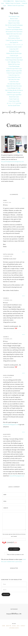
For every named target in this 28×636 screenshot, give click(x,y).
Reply (23, 198)
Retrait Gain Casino (14, 97)
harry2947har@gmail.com (17, 476)
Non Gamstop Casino (14, 16)
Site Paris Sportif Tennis (14, 105)
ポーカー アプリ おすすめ (14, 103)
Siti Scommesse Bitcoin (14, 38)
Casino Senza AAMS (14, 101)
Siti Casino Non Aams (14, 79)
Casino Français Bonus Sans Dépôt (14, 60)
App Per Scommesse (14, 36)
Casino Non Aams (14, 81)
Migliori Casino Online (14, 23)
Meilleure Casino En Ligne (14, 92)
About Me (8, 625)
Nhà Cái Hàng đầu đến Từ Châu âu (14, 90)
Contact (23, 625)
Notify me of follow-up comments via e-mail (15, 554)
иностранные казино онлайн (14, 47)
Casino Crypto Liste (14, 99)
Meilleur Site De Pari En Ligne (14, 53)
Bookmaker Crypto (14, 51)
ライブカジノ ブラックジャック (14, 44)
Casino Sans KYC (14, 49)
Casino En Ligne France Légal (14, 68)
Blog (18, 625)
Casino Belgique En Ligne (14, 88)
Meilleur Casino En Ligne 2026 (14, 57)
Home (3, 625)
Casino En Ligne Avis (14, 75)
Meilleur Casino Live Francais (13, 3)
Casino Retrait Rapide (14, 66)
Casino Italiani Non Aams (14, 77)
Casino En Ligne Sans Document (14, 40)
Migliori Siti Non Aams (14, 64)
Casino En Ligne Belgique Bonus (14, 29)
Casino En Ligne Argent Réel (14, 73)
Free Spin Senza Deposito (14, 83)
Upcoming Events (14, 627)
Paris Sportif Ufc (14, 42)
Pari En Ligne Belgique (14, 27)
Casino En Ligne (14, 55)
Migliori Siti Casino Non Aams (14, 34)
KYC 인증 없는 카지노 (14, 62)
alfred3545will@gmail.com (10, 424)
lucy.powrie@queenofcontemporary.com (12, 161)
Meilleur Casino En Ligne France (16, 5)
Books (14, 625)
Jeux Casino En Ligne (14, 20)
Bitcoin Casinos (14, 18)
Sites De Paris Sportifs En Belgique (14, 25)
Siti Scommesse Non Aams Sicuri (14, 31)
